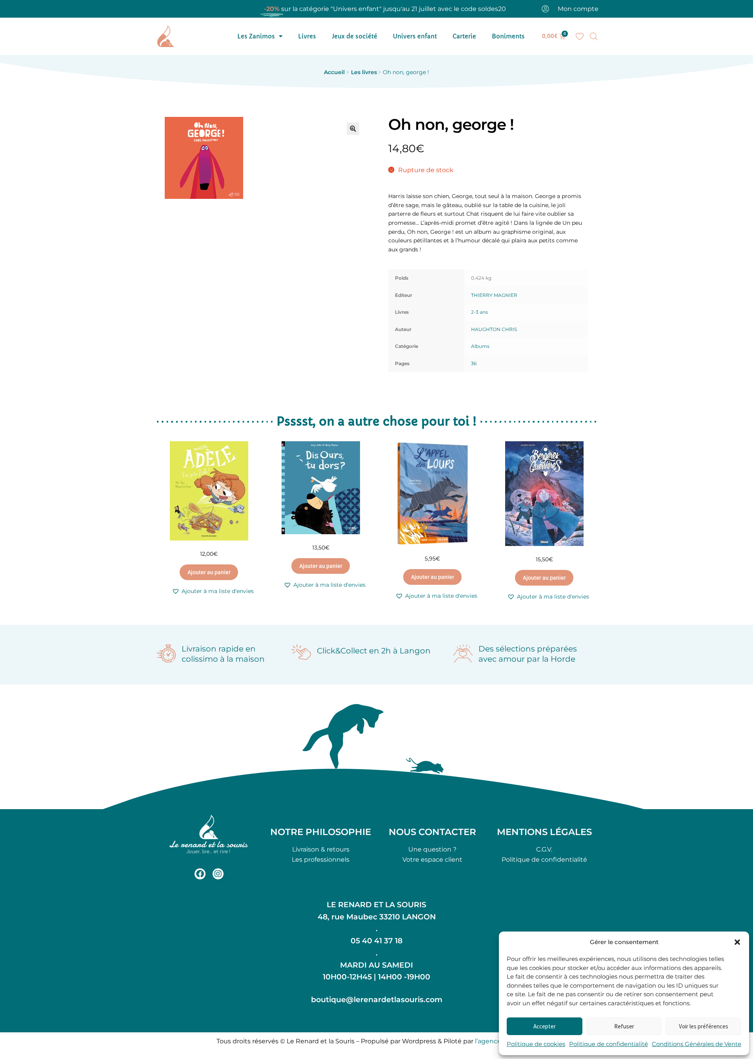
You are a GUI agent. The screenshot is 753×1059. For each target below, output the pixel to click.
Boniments (508, 36)
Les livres (364, 72)
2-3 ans (479, 312)
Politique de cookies (536, 1044)
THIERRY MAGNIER (494, 295)
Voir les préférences (703, 1026)
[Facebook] (200, 873)
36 (474, 363)
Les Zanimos (256, 36)
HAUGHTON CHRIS (494, 329)
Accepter (544, 1026)
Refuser (624, 1026)
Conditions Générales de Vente (696, 1044)
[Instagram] (218, 873)
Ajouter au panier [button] (209, 572)
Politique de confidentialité (608, 1044)
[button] (737, 942)
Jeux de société (354, 36)
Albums (480, 346)
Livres (307, 36)
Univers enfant (415, 36)
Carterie (464, 36)
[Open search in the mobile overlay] (594, 36)
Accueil (334, 72)
